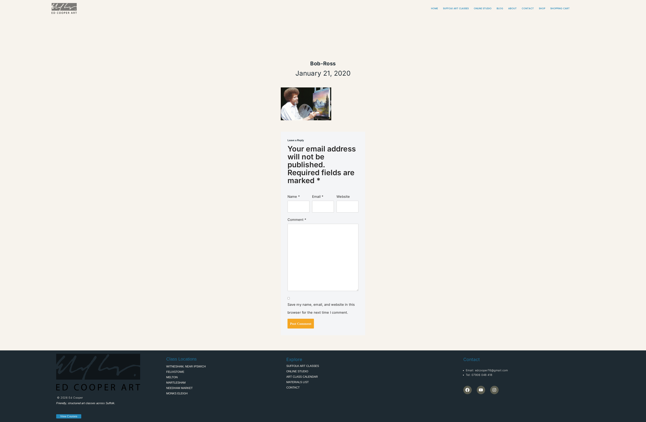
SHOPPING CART (560, 8)
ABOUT (512, 8)
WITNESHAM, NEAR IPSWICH (186, 366)
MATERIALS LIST (297, 382)
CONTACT (528, 8)
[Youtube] (481, 390)
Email (318, 197)
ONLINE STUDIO (483, 8)
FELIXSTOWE (175, 371)
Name (294, 197)
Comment (297, 220)
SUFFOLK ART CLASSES (456, 8)
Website (343, 197)
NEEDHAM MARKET (179, 388)
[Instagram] (494, 390)
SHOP (542, 8)
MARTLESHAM (176, 382)
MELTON (172, 377)
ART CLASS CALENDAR (302, 376)
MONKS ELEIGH (177, 393)
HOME (434, 8)
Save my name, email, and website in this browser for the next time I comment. (321, 309)
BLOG (500, 8)
